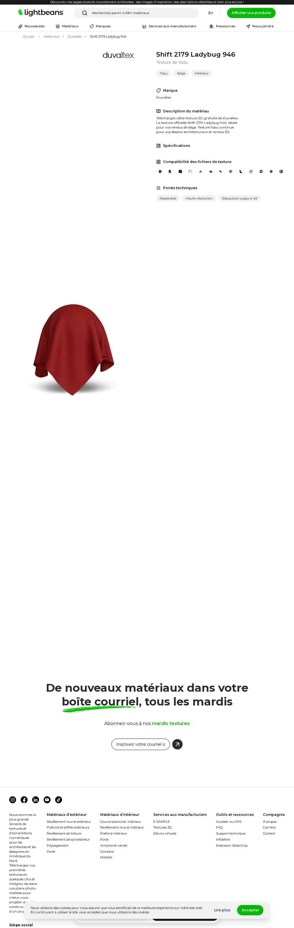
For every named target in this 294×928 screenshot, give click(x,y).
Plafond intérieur (113, 833)
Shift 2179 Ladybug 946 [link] (108, 36)
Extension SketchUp (231, 845)
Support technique (230, 833)
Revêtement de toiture (64, 833)
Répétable (168, 198)
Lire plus (222, 910)
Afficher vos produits (251, 13)
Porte (51, 852)
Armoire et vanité (113, 845)
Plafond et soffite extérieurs (68, 827)
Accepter (250, 910)
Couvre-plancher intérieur (120, 822)
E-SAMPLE (161, 822)
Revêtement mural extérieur (69, 822)
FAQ (219, 827)
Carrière (269, 827)
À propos (269, 822)
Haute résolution (199, 198)
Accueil (28, 36)
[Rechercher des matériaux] (85, 13)
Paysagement (57, 845)
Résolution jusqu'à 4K (240, 198)
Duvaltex (75, 36)
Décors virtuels (164, 833)
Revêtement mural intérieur (122, 827)
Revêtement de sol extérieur (68, 839)
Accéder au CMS (228, 822)
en (210, 13)
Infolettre (223, 839)
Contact (269, 833)
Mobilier (106, 857)
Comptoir (107, 852)
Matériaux (52, 36)
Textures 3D (162, 827)
